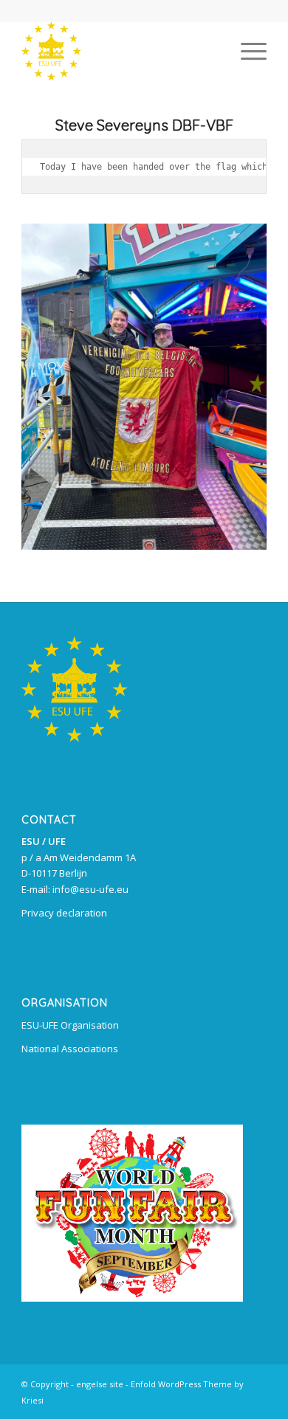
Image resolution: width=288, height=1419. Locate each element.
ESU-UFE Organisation (70, 1025)
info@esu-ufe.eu (90, 889)
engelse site (99, 1383)
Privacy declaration (64, 912)
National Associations (69, 1048)
